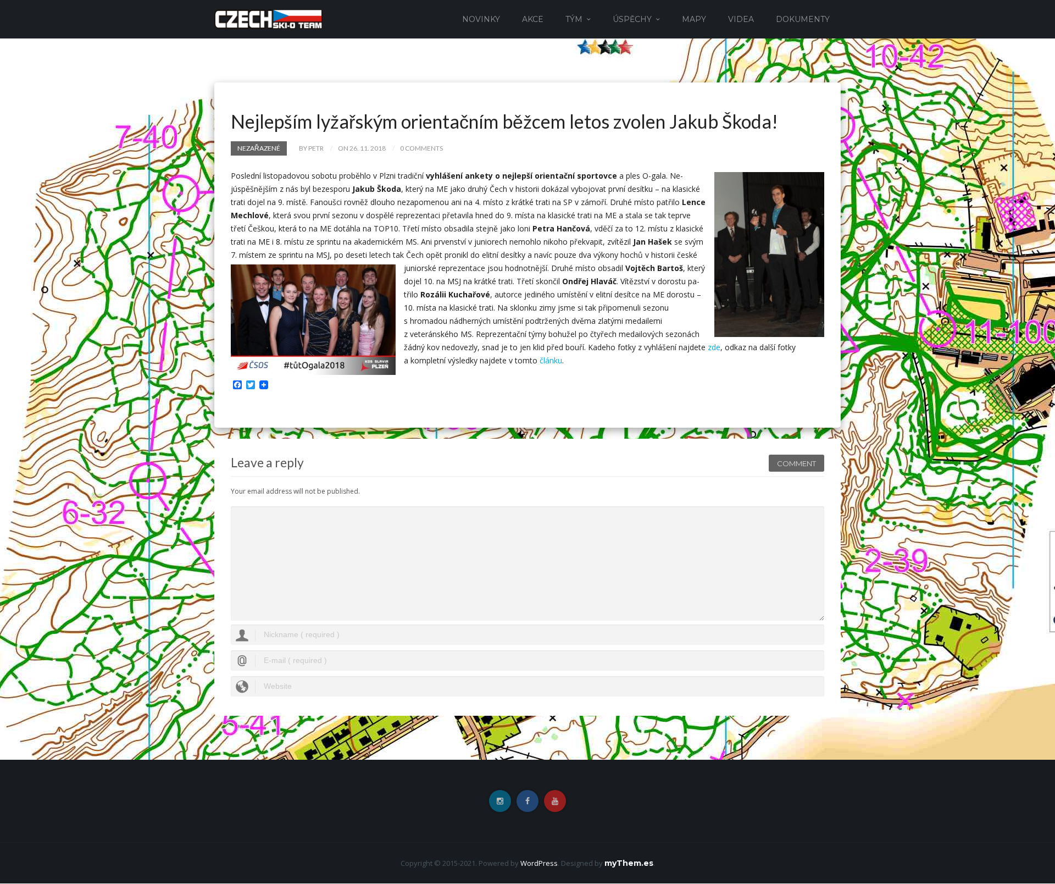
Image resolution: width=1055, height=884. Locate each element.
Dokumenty (803, 19)
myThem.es (628, 863)
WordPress (539, 863)
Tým (573, 19)
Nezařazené (258, 148)
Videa (741, 19)
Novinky (481, 19)
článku (551, 360)
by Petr (311, 148)
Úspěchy (632, 19)
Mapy (694, 19)
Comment (796, 463)
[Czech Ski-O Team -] (268, 18)
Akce (532, 19)
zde (714, 347)
